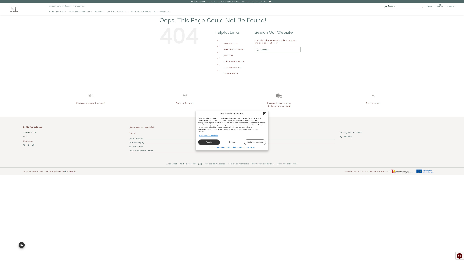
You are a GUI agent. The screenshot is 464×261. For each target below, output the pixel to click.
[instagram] (24, 145)
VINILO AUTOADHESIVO (234, 49)
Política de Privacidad (235, 147)
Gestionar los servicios (208, 136)
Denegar (232, 142)
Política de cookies (217, 147)
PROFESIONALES (231, 73)
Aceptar (209, 142)
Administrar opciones (255, 142)
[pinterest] (29, 145)
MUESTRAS (228, 55)
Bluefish (72, 171)
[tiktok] (33, 145)
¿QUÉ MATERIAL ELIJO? (234, 61)
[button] (264, 113)
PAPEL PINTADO (231, 43)
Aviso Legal (250, 147)
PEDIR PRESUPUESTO (232, 67)
